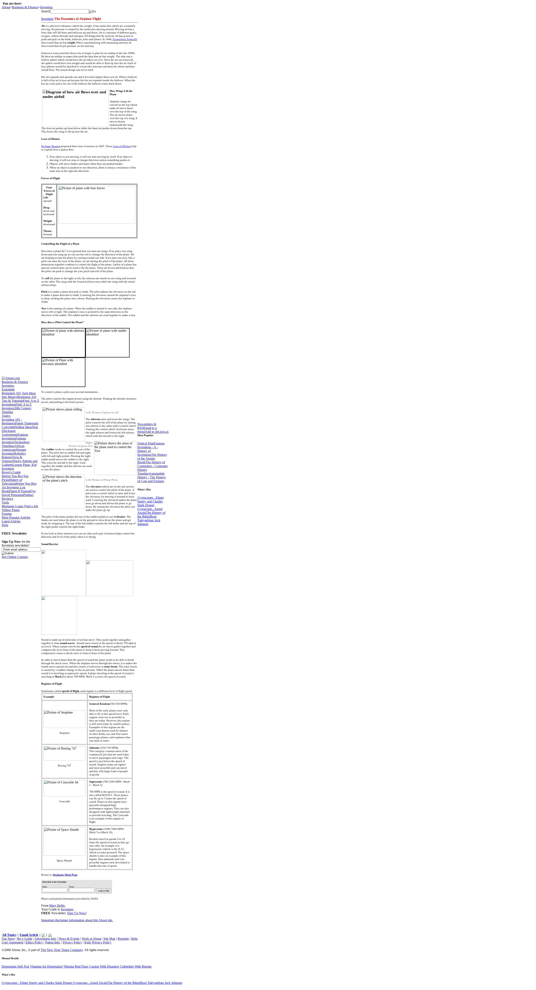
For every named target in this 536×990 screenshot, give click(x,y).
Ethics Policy (34, 942)
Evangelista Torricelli (125, 39)
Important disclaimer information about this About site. (77, 920)
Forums (7, 514)
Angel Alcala (98, 983)
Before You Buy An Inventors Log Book (19, 487)
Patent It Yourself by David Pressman (19, 493)
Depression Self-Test (15, 966)
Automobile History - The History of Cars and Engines (151, 477)
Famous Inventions (15, 436)
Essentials (8, 389)
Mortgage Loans (12, 506)
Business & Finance (25, 7)
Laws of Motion (122, 146)
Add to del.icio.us (157, 431)
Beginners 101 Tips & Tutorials (19, 398)
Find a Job (31, 506)
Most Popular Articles (16, 517)
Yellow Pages (11, 510)
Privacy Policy (72, 942)
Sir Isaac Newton (50, 146)
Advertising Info (45, 938)
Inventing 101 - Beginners (12, 421)
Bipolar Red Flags (76, 966)
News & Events (68, 938)
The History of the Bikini (123, 983)
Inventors (46, 7)
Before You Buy (12, 476)
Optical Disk (145, 443)
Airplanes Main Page (65, 874)
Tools (5, 502)
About (6, 7)
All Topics (9, 935)
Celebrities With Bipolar (136, 966)
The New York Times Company (62, 950)
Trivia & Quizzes (12, 459)
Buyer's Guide (11, 472)
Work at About (91, 938)
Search (45, 11)
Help (5, 525)
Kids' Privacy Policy (97, 942)
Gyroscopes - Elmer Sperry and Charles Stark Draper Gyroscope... (150, 503)
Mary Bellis (57, 905)
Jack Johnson (173, 983)
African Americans (13, 447)
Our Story (8, 938)
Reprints (123, 938)
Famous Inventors (14, 440)
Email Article (29, 935)
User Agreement (12, 942)
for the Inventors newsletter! (16, 543)
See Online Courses (15, 557)
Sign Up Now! (77, 913)
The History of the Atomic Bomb (152, 458)
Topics (6, 416)
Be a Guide (24, 938)
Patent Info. (53, 942)
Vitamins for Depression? (46, 966)
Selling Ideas (23, 427)
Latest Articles (11, 521)
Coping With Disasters (104, 966)
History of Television (12, 481)
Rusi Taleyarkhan (146, 518)
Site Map (109, 938)
